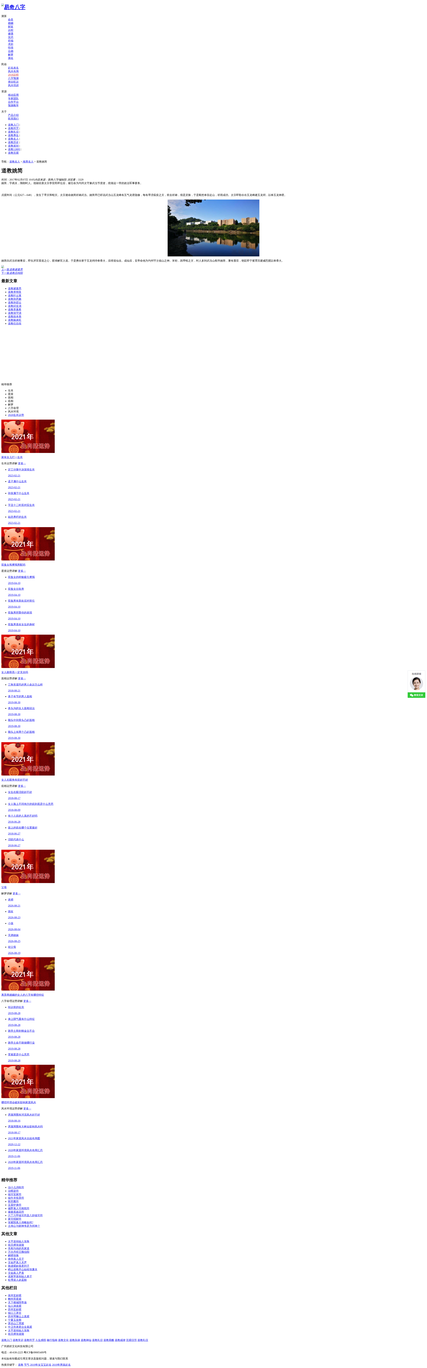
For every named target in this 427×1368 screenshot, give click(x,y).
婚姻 (10, 23)
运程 (10, 30)
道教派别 (13, 145)
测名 (10, 58)
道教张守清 (14, 313)
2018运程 (13, 74)
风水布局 (13, 71)
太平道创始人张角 (18, 1241)
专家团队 (13, 98)
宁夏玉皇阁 (14, 1319)
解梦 (10, 54)
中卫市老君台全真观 (20, 1326)
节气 (26, 1364)
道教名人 (13, 138)
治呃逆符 (13, 1190)
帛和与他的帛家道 (18, 1248)
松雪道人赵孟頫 (17, 1279)
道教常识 (18, 1340)
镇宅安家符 (14, 1194)
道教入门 (13, 124)
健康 (10, 33)
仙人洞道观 (14, 1305)
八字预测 (13, 78)
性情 (10, 47)
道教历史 (13, 142)
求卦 (10, 44)
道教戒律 (120, 1340)
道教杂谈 (74, 1340)
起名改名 (13, 67)
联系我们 (13, 118)
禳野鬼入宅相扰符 (18, 1208)
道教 (20, 1364)
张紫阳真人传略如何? (20, 1222)
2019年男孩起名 (61, 1364)
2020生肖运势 (16, 415)
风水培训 (13, 85)
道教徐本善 (14, 316)
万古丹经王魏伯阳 (18, 1251)
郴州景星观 (14, 1298)
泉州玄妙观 (14, 1295)
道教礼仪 (13, 131)
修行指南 (52, 1340)
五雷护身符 (14, 1204)
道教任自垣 (14, 323)
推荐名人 (28, 161)
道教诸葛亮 (14, 288)
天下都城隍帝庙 (17, 1302)
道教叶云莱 (14, 295)
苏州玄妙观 (14, 1309)
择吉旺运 (13, 81)
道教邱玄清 (14, 306)
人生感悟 (40, 1340)
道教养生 (13, 135)
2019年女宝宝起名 (40, 1364)
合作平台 (13, 102)
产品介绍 (13, 115)
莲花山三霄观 (16, 1323)
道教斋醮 (108, 1340)
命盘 (10, 19)
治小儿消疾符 (16, 1187)
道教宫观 (13, 152)
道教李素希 (14, 309)
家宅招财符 (14, 1218)
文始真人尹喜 (16, 1272)
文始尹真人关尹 (17, 1262)
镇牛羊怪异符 (16, 1197)
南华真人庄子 (16, 1258)
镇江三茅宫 (14, 1312)
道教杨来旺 (14, 320)
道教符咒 (13, 128)
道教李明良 (14, 292)
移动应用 (13, 95)
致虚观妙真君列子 (18, 1265)
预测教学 (13, 105)
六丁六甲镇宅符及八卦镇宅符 (25, 1215)
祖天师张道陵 (16, 1244)
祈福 (10, 40)
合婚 (10, 51)
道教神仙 (86, 1340)
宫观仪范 (131, 1340)
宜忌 (10, 37)
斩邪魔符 (13, 1201)
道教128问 (14, 149)
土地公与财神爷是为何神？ (24, 1225)
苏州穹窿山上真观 (18, 1316)
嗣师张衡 (13, 1255)
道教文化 (63, 1340)
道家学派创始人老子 (20, 1276)
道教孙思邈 (14, 299)
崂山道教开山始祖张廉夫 (22, 1269)
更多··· (22, 463)
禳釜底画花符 (16, 1211)
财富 (10, 26)
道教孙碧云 (14, 302)
